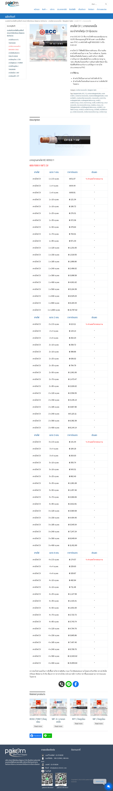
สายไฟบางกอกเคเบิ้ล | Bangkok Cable (61, 20)
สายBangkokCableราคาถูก (88, 100)
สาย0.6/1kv (102, 98)
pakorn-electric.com (91, 779)
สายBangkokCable (75, 100)
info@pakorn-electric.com (58, 768)
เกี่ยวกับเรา (82, 9)
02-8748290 (54, 764)
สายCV (81, 103)
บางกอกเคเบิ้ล (95, 98)
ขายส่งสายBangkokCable (94, 93)
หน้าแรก (37, 9)
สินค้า (44, 9)
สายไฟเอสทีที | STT (14, 76)
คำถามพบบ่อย (101, 9)
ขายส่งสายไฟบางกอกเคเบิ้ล (84, 98)
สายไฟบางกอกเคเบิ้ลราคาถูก (91, 112)
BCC (83, 93)
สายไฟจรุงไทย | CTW (15, 59)
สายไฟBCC (100, 107)
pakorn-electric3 (62, 787)
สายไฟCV (81, 109)
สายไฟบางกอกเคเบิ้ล (78, 112)
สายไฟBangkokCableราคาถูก (88, 107)
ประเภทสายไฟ (62, 9)
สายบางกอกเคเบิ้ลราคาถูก (83, 105)
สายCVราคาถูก (87, 103)
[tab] (35, 119)
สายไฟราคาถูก (103, 112)
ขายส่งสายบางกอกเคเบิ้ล (81, 96)
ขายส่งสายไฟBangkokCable (96, 96)
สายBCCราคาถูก (74, 103)
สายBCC (98, 100)
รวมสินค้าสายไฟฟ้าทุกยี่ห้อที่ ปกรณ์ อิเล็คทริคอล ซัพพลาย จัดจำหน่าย (26, 20)
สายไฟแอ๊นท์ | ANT (14, 72)
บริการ (52, 9)
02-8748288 (59, 755)
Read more (38, 726)
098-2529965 (58, 758)
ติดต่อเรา (91, 9)
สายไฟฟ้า (74, 53)
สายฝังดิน (93, 105)
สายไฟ (79, 31)
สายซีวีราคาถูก (100, 103)
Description (35, 120)
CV (86, 93)
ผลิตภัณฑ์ (10, 16)
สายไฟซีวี (96, 109)
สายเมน (99, 105)
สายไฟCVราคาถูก (89, 109)
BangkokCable (77, 93)
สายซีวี (93, 103)
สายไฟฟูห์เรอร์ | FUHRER (16, 62)
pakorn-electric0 (47, 787)
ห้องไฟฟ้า (72, 9)
